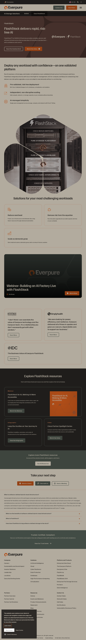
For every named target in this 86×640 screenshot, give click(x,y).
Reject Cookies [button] (19, 630)
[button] (10, 634)
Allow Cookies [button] (9, 630)
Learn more (7, 625)
